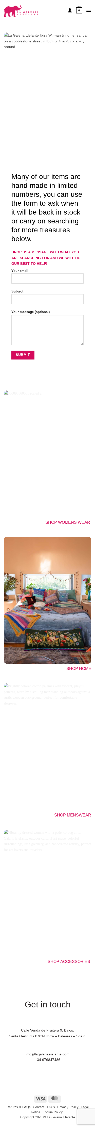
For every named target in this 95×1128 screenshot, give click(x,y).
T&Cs (51, 1107)
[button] (79, 10)
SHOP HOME (78, 668)
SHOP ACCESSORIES (69, 961)
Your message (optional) (30, 312)
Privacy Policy (68, 1107)
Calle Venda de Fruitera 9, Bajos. (47, 1030)
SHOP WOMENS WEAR (67, 522)
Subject (17, 291)
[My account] (69, 10)
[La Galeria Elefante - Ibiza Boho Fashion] (34, 8)
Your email (19, 271)
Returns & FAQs (19, 1107)
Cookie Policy (53, 1112)
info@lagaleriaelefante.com (47, 1054)
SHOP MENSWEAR (72, 815)
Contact (38, 1107)
